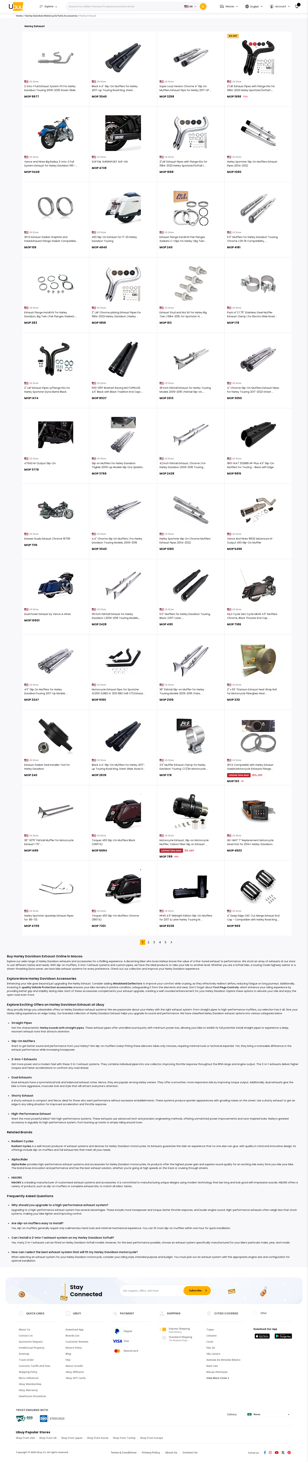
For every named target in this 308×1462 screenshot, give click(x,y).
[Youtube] (276, 1453)
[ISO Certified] (49, 1418)
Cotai (209, 1341)
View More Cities (216, 1378)
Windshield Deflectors (127, 983)
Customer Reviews (77, 1341)
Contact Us (26, 1335)
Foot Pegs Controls (226, 987)
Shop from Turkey (124, 1438)
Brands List (72, 1335)
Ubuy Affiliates (75, 1372)
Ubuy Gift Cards (76, 1378)
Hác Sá (210, 1347)
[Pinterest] (289, 1453)
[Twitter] (283, 1453)
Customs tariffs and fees (34, 1366)
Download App (75, 1329)
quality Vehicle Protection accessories (47, 987)
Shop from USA (25, 1438)
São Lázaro (213, 1353)
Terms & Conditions (124, 1452)
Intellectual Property (32, 1347)
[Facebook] (264, 1453)
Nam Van (212, 1366)
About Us (24, 1329)
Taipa (210, 1329)
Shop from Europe (151, 1438)
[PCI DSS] (24, 1418)
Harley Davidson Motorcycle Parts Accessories (51, 15)
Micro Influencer (29, 1378)
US (191, 6)
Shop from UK (48, 1438)
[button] (280, 6)
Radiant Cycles (21, 1146)
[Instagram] (270, 1453)
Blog (68, 1353)
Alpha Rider (18, 1164)
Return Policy (74, 1347)
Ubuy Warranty (28, 1390)
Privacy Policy (151, 1452)
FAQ (68, 1359)
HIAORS (16, 1182)
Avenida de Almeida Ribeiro (223, 1359)
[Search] (203, 6)
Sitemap (24, 1353)
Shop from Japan (72, 1438)
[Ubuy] (16, 6)
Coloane (211, 1335)
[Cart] (297, 6)
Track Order (26, 1359)
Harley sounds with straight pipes (62, 1028)
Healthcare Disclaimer (32, 1396)
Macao (256, 1414)
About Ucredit (74, 1366)
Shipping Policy (28, 1372)
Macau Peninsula (216, 1372)
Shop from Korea (97, 1438)
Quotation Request (31, 1341)
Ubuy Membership (30, 1384)
